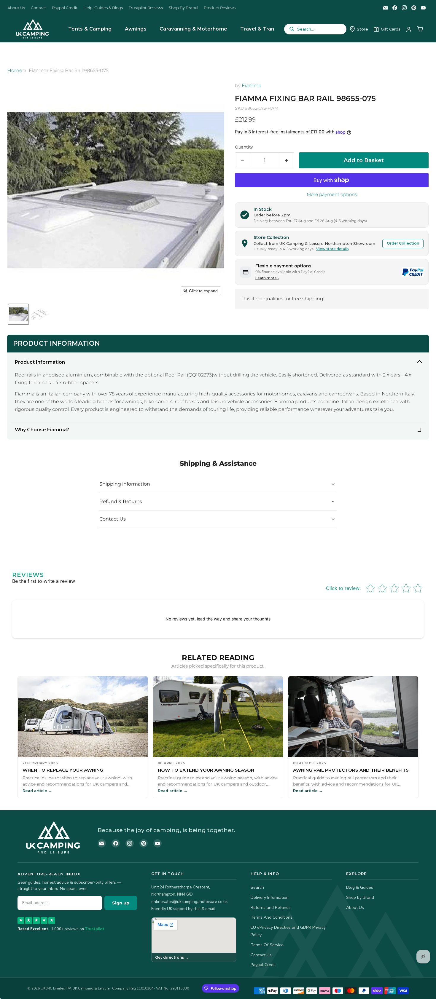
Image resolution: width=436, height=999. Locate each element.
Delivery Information (270, 897)
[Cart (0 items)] (420, 29)
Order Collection (403, 243)
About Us (16, 8)
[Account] (408, 29)
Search (257, 887)
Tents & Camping (90, 29)
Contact (38, 8)
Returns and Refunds (271, 907)
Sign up (120, 903)
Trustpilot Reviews (146, 8)
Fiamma (251, 85)
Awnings (136, 29)
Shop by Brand (360, 897)
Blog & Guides (359, 887)
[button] (18, 314)
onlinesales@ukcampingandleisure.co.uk (189, 901)
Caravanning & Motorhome (193, 29)
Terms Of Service (267, 945)
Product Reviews (219, 8)
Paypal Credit (64, 8)
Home (14, 70)
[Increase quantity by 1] (286, 160)
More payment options (332, 194)
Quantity (244, 147)
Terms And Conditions (271, 917)
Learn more (267, 278)
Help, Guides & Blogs (103, 8)
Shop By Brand (183, 8)
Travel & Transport (264, 29)
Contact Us (261, 955)
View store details (332, 249)
